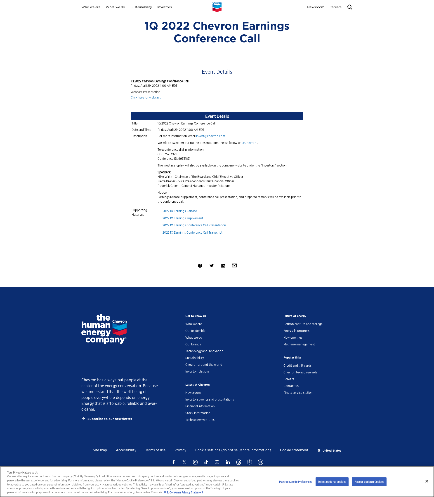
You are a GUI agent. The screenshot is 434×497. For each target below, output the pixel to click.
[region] (217, 481)
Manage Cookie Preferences (295, 481)
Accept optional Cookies (369, 481)
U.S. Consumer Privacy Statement (183, 492)
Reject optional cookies (332, 481)
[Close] (427, 481)
